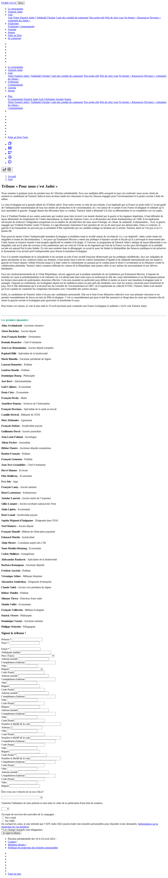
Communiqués (26, 26)
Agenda (12, 29)
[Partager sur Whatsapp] (10, 162)
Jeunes (11, 32)
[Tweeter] (10, 153)
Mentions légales (16, 844)
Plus (10, 96)
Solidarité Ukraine (45, 17)
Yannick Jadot (15, 11)
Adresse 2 (6, 727)
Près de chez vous (114, 17)
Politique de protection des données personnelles (33, 847)
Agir (10, 14)
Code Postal (7, 672)
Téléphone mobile (10, 652)
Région (5, 669)
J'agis (25, 137)
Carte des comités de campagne (72, 17)
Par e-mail (10, 817)
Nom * (5, 642)
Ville (3, 665)
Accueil (12, 176)
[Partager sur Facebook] (10, 158)
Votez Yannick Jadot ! (24, 17)
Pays (3, 655)
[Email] (10, 149)
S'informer (13, 23)
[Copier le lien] (10, 144)
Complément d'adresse (13, 662)
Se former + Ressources (136, 17)
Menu (20, 3)
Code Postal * (8, 755)
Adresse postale (9, 659)
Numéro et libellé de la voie (15, 724)
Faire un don (14, 873)
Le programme (15, 8)
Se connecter (14, 38)
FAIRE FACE (9, 2)
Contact (12, 841)
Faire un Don (15, 35)
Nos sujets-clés (97, 17)
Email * (5, 649)
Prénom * (6, 639)
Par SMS (10, 821)
